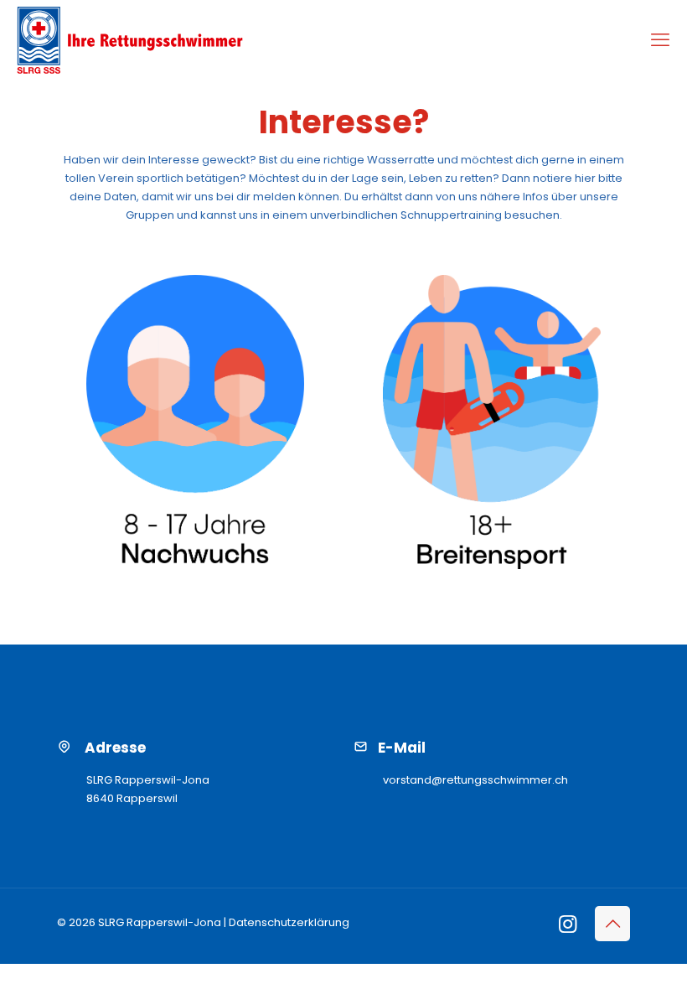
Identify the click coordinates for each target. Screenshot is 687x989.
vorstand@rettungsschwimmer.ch (475, 780)
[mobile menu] (660, 40)
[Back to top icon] (612, 923)
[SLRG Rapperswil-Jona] (130, 40)
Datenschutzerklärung (289, 922)
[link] (195, 419)
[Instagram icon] (567, 926)
